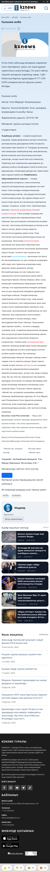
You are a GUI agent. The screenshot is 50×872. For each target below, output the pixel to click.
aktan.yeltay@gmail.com (11, 818)
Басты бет (5, 17)
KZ (47, 2)
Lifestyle (15, 17)
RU (44, 2)
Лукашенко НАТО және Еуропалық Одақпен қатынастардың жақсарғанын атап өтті (24, 696)
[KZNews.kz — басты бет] (25, 7)
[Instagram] (10, 787)
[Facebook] (4, 787)
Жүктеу (7, 475)
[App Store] (25, 838)
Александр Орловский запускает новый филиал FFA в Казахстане (22, 641)
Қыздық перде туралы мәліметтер (19, 668)
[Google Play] (25, 845)
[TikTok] (30, 787)
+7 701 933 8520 (8, 811)
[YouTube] (17, 787)
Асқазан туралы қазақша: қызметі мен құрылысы (21, 656)
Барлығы (43, 634)
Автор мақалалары (13, 519)
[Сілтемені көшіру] (19, 28)
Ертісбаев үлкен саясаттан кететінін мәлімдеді (20, 2)
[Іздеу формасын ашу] (46, 8)
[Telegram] (23, 787)
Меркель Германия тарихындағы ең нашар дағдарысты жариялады (24, 682)
